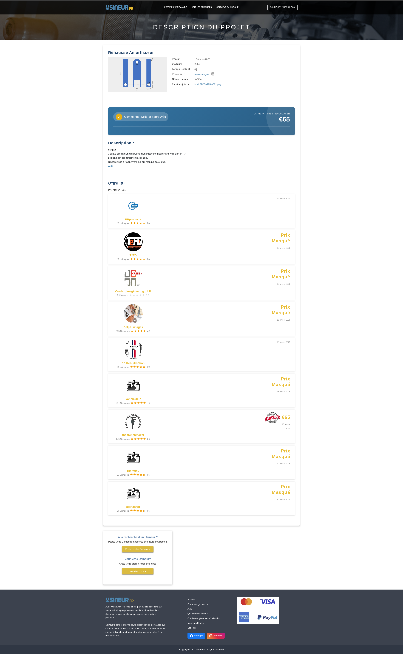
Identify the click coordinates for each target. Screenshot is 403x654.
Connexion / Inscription (282, 7)
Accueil (191, 599)
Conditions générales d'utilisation (203, 618)
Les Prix (191, 627)
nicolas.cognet (201, 74)
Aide (189, 609)
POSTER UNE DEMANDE (175, 7)
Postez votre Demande (137, 549)
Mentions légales (195, 623)
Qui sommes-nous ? (197, 613)
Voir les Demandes (202, 7)
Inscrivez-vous (138, 571)
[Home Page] (120, 7)
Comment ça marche (227, 7)
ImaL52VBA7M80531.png (207, 84)
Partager (198, 635)
